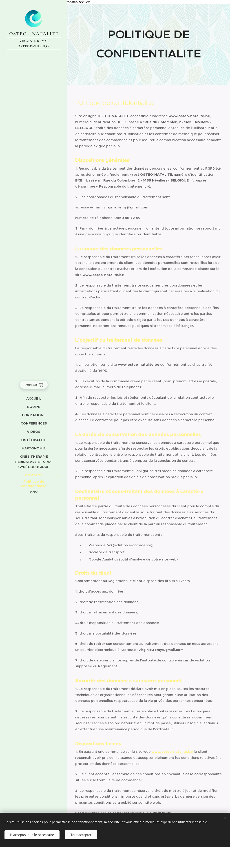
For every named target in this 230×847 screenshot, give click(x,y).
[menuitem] (33, 398)
